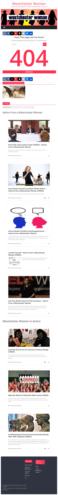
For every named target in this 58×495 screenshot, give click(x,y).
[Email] (23, 33)
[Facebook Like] (4, 33)
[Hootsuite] (19, 33)
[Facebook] (8, 33)
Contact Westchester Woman (38, 470)
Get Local (27, 475)
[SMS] (27, 33)
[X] (12, 33)
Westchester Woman (29, 3)
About (36, 466)
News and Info (28, 465)
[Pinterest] (16, 33)
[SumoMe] (31, 33)
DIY (26, 478)
